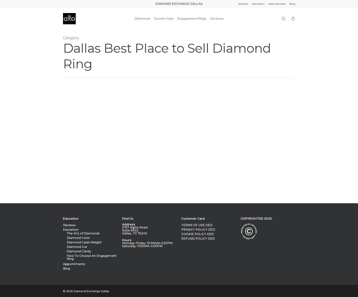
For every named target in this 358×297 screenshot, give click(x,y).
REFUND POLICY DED (198, 238)
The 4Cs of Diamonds (83, 233)
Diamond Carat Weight (84, 242)
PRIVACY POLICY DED (198, 229)
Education (70, 229)
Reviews (69, 225)
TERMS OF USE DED (196, 225)
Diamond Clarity (79, 251)
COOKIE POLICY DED (197, 234)
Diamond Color (78, 237)
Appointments (74, 264)
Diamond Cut (77, 246)
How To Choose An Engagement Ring (92, 257)
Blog (66, 268)
